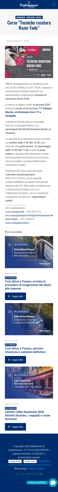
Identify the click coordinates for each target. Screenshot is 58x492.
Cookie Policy (30, 461)
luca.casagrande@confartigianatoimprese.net (29, 215)
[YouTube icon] (26, 474)
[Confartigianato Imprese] (29, 4)
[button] (52, 482)
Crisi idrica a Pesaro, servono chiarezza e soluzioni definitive (25, 349)
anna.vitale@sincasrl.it (17, 222)
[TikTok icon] (38, 474)
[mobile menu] (54, 4)
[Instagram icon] (32, 474)
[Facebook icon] (20, 474)
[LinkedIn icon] (29, 474)
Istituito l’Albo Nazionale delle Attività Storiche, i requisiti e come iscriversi (27, 414)
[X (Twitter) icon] (23, 474)
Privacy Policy (15, 461)
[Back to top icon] (29, 440)
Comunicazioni (24, 464)
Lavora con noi (42, 464)
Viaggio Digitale (35, 468)
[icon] (35, 474)
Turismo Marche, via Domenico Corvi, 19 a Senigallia (28, 112)
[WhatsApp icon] (16, 474)
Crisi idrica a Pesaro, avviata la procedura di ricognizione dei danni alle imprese (28, 283)
